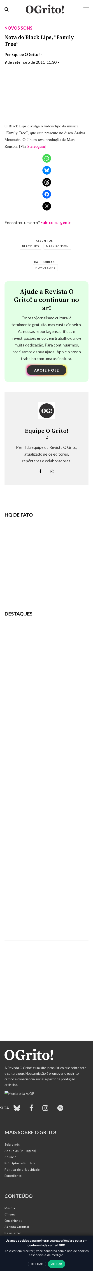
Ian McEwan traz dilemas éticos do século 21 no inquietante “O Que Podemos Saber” (61, 676)
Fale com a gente (55, 222)
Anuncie (10, 1157)
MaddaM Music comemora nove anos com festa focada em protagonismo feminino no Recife (62, 720)
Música (10, 1208)
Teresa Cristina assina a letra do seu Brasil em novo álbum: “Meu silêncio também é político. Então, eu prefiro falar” (62, 632)
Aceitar (56, 1264)
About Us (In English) (20, 1151)
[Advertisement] (46, 781)
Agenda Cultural (17, 1227)
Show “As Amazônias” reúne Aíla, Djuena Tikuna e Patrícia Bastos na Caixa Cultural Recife (61, 698)
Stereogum (36, 146)
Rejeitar (37, 1264)
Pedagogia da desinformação (27, 588)
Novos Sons (19, 28)
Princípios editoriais (20, 1163)
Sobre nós (12, 1144)
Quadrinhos (13, 1220)
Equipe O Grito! (26, 54)
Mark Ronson (57, 246)
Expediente (13, 1175)
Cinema (10, 1214)
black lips (30, 246)
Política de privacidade (22, 1169)
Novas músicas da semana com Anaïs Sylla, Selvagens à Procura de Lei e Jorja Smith (62, 654)
